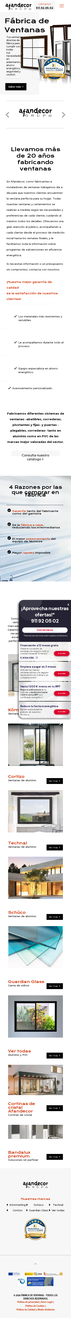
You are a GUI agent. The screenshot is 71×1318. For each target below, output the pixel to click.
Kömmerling (17, 1204)
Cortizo (17, 1210)
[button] (7, 114)
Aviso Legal (46, 1302)
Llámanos (44, 5)
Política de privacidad (28, 1302)
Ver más (53, 780)
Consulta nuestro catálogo (35, 457)
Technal (58, 1204)
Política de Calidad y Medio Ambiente (36, 1310)
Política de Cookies (35, 1306)
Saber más (14, 86)
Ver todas (58, 1210)
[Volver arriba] (35, 1264)
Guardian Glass (38, 1210)
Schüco (39, 1204)
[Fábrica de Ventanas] (18, 6)
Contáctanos (45, 630)
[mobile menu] (61, 6)
